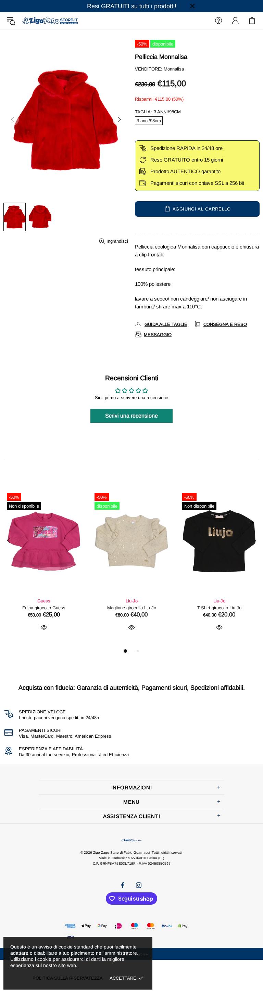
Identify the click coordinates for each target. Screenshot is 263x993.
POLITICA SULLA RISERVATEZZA (68, 978)
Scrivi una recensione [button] (131, 416)
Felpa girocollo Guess (43, 607)
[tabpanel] (44, 568)
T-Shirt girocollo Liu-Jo (219, 607)
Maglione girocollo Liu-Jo (131, 607)
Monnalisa (174, 69)
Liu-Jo (132, 600)
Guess (43, 600)
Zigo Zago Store (50, 20)
